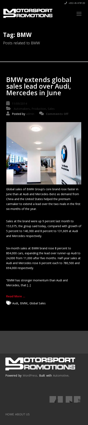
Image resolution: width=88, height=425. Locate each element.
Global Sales (37, 303)
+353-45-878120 (76, 3)
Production (39, 109)
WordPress (30, 375)
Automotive (61, 375)
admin (30, 114)
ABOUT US (22, 414)
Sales (51, 109)
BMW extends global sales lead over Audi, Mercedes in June (38, 86)
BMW (23, 303)
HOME (9, 414)
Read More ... (15, 296)
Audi (15, 303)
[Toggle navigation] (79, 14)
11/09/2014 (19, 103)
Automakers (22, 109)
